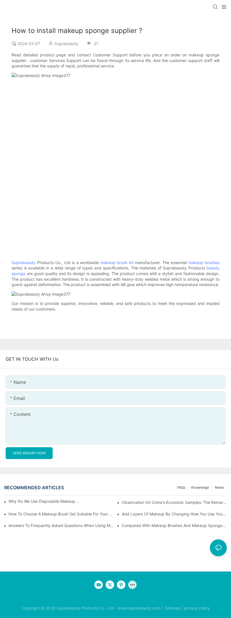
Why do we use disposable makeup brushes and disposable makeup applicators (45, 501)
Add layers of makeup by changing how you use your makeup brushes (174, 513)
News (219, 487)
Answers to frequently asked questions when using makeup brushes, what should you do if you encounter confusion (61, 525)
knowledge (200, 487)
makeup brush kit (117, 262)
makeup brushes (204, 262)
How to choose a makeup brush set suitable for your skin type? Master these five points (61, 513)
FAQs (181, 487)
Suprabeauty (23, 262)
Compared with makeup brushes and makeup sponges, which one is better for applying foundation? (174, 525)
